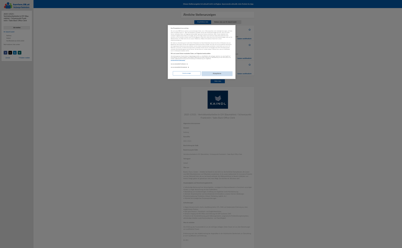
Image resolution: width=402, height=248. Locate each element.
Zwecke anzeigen (186, 73)
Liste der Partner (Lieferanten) (178, 60)
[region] (202, 52)
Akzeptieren (217, 73)
